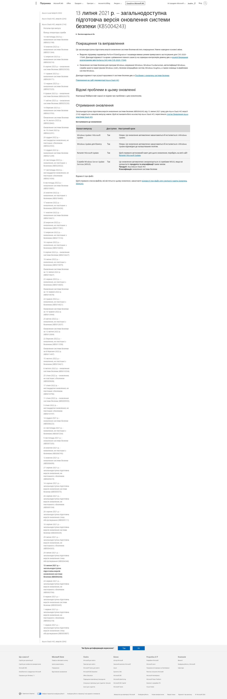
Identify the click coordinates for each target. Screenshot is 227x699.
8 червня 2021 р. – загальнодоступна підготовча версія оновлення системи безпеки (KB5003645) (56, 600)
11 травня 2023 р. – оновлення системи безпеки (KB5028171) (56, 76)
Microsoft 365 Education (90, 672)
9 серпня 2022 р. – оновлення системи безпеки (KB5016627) (56, 253)
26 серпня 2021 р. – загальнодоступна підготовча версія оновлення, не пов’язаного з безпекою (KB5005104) (56, 501)
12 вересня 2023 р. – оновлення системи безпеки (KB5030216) (56, 59)
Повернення (55, 668)
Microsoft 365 (58, 3)
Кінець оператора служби (55, 32)
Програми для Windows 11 (27, 675)
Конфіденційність (143, 694)
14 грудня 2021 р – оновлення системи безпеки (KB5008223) (56, 421)
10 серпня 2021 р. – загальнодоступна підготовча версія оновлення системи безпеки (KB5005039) (56, 528)
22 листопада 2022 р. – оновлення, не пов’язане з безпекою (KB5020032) (55, 163)
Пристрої (90, 3)
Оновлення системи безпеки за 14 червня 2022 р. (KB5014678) (56, 292)
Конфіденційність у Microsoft (186, 664)
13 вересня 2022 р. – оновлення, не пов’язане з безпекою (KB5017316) (55, 235)
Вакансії (180, 660)
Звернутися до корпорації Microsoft (124, 694)
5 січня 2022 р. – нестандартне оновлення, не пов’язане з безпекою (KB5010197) (56, 409)
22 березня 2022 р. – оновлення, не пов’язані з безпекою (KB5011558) (55, 341)
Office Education (88, 675)
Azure (115, 668)
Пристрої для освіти (89, 664)
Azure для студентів (89, 687)
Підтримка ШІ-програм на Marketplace (157, 668)
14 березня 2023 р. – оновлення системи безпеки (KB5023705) (56, 110)
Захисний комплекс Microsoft (122, 664)
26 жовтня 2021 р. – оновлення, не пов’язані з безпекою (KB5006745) (55, 450)
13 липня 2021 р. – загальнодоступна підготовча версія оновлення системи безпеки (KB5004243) (53, 571)
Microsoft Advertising (120, 679)
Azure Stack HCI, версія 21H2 (54, 24)
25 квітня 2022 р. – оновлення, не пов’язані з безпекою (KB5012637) (55, 321)
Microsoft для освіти (89, 660)
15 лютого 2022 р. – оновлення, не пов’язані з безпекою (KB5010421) (55, 361)
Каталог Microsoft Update (130, 155)
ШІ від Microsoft (118, 660)
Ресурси (117, 3)
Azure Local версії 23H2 (52, 13)
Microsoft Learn (150, 664)
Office (69, 3)
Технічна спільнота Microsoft (154, 672)
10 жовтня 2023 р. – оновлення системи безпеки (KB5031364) (56, 49)
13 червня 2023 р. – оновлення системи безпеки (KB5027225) (56, 86)
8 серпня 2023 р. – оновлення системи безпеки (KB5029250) (56, 68)
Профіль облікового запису (60, 660)
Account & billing (104, 3)
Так (123, 648)
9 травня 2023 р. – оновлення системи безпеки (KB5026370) (56, 94)
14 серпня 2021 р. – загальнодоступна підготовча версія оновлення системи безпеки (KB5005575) (56, 487)
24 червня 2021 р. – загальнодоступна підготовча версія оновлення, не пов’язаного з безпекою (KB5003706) (56, 587)
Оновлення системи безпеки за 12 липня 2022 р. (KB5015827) (56, 272)
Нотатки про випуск (52, 28)
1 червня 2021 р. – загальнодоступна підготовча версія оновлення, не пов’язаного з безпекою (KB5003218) (56, 615)
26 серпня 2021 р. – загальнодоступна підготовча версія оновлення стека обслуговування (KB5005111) (56, 515)
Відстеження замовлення (59, 672)
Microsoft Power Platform (153, 679)
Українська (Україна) (28, 693)
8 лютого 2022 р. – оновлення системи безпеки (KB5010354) (56, 369)
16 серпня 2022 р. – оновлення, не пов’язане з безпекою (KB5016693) (55, 245)
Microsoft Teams (118, 687)
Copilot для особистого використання (30, 664)
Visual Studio (150, 687)
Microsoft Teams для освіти (91, 668)
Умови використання (158, 694)
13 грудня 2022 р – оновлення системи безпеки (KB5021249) (56, 153)
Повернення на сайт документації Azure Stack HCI (97, 80)
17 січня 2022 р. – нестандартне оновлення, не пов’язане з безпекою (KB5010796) (56, 389)
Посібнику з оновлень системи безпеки (152, 75)
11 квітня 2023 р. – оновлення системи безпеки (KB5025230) (57, 102)
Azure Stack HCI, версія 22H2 (54, 18)
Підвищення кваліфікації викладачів (94, 679)
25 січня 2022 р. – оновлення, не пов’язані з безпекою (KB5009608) (56, 378)
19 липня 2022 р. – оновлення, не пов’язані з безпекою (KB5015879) (55, 262)
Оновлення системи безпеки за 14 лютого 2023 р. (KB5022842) (56, 120)
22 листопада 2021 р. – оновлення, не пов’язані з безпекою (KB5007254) (55, 431)
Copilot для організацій (26, 660)
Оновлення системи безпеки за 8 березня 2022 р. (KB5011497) (56, 351)
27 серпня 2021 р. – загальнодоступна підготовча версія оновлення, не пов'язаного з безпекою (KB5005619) (56, 473)
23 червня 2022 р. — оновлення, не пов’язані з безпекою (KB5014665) (55, 282)
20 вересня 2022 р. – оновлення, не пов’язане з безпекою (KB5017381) (55, 225)
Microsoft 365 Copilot (120, 683)
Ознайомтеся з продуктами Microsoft (30, 672)
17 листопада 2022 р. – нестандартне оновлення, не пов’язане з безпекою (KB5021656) (56, 174)
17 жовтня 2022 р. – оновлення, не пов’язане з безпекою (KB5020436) (55, 205)
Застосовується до (86, 34)
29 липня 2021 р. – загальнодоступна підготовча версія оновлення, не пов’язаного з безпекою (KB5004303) (56, 543)
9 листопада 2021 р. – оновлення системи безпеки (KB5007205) (56, 441)
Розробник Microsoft (152, 660)
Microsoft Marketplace (152, 675)
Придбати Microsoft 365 (135, 3)
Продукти (78, 3)
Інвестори (181, 668)
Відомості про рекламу (185, 694)
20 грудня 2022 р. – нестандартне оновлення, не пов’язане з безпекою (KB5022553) (56, 141)
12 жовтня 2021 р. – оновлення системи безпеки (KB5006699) (56, 460)
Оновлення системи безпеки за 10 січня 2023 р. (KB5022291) (56, 130)
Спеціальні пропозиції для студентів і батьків (97, 683)
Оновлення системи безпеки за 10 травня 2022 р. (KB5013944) (56, 312)
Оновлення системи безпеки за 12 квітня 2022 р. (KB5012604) (56, 331)
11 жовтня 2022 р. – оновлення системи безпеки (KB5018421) (56, 215)
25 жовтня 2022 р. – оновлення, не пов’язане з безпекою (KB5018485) (55, 195)
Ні (139, 648)
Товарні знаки (171, 694)
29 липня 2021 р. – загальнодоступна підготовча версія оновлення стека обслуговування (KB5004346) (56, 556)
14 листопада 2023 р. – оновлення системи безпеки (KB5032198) (56, 39)
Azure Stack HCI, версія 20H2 (54, 641)
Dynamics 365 (118, 672)
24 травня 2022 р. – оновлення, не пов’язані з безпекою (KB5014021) (55, 302)
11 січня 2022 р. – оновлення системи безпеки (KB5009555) (56, 399)
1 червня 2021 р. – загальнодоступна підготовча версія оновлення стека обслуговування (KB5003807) (56, 629)
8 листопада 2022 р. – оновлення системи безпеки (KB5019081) (56, 185)
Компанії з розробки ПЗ (153, 683)
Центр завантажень (58, 664)
